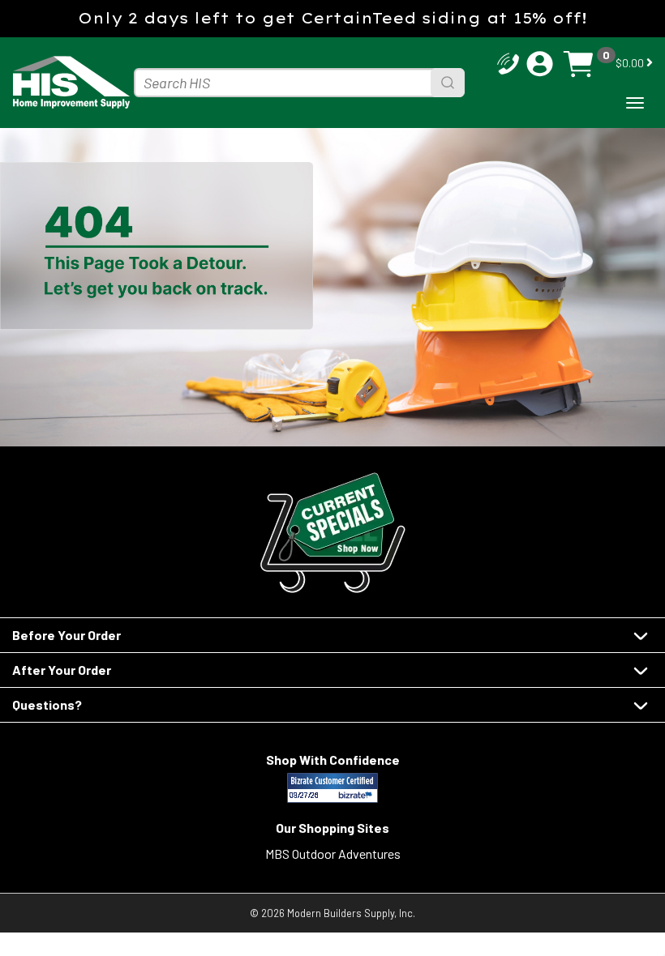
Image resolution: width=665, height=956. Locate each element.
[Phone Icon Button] (508, 62)
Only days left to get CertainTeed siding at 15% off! (332, 18)
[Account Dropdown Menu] (539, 64)
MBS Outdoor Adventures (333, 853)
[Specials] (332, 532)
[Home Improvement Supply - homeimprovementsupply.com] (65, 82)
